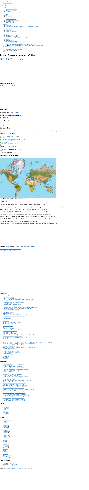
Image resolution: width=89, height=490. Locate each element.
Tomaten (5, 414)
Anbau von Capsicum (7, 295)
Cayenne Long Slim (5, 140)
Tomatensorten (6, 356)
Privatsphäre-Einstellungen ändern (10, 464)
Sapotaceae (5, 454)
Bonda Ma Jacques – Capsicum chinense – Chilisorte (14, 386)
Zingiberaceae (6, 457)
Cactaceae (5, 430)
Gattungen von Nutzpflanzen (9, 328)
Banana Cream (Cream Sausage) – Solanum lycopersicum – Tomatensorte (19, 389)
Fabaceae (5, 440)
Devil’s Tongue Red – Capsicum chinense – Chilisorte (15, 385)
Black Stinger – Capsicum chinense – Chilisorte (13, 388)
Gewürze (5, 411)
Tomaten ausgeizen (7, 353)
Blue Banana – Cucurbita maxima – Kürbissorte (13, 384)
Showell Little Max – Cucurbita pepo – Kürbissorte (14, 381)
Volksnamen (5, 358)
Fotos (4, 327)
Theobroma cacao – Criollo (9, 379)
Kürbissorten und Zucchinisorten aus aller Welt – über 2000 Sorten (17, 341)
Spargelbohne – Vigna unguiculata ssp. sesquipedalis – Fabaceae (17, 380)
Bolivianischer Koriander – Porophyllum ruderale (13, 364)
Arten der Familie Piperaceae (9, 297)
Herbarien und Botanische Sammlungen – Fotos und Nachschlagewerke (18, 334)
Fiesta (33, 246)
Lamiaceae (5, 446)
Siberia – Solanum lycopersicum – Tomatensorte (13, 398)
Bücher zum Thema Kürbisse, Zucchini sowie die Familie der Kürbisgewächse (20, 307)
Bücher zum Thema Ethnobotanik (10, 305)
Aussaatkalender (6, 300)
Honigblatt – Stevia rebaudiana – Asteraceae (12, 374)
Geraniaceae (5, 442)
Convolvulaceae (6, 437)
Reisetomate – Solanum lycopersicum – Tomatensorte (14, 399)
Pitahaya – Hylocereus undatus (9, 390)
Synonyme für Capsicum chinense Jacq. (11, 352)
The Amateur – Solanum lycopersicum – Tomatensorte (15, 391)
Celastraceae (5, 434)
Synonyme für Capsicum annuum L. (11, 349)
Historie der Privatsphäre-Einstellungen (11, 465)
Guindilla (2, 138)
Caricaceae (5, 432)
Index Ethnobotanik (7, 339)
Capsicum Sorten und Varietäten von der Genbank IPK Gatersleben (17, 311)
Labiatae (5, 445)
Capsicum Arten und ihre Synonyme (11, 309)
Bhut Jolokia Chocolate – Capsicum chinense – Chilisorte (15, 376)
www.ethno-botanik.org (22, 468)
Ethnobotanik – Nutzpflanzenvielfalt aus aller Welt (14, 316)
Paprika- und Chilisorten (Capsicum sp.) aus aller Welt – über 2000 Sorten (19, 343)
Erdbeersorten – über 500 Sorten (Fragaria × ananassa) (15, 314)
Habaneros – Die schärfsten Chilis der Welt (12, 329)
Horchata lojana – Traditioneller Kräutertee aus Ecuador (15, 337)
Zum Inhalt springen (7, 1)
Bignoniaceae (6, 427)
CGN (25, 246)
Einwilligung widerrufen (8, 463)
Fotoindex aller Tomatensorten (9, 324)
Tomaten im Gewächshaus (8, 354)
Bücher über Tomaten (7, 303)
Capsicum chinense (11, 146)
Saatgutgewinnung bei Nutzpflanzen (11, 346)
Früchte (4, 409)
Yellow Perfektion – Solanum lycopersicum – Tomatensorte (16, 395)
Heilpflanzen (5, 412)
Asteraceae (5, 425)
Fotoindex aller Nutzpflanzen (9, 323)
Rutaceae (5, 452)
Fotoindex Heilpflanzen (8, 326)
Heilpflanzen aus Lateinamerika (10, 331)
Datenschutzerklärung (7, 313)
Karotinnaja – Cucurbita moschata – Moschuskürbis (14, 383)
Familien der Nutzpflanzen (8, 319)
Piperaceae (5, 449)
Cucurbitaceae (6, 407)
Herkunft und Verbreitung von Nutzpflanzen (12, 336)
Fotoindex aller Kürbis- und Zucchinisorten (12, 322)
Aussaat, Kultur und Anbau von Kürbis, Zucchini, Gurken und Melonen (18, 299)
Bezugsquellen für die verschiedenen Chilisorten (13, 302)
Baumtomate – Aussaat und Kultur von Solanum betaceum (16, 369)
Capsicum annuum (10, 138)
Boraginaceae (6, 428)
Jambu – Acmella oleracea (8, 365)
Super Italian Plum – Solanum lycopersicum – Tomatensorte (16, 396)
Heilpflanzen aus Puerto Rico (9, 333)
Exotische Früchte (7, 318)
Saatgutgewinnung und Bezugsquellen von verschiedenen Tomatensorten (19, 347)
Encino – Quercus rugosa (8, 371)
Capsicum (7, 246)
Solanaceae (5, 455)
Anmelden (30, 468)
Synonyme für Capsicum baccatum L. (11, 351)
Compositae (5, 436)
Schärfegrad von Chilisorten (9, 348)
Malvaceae (5, 447)
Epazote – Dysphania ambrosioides (10, 375)
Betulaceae (5, 426)
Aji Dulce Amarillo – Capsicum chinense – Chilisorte (14, 367)
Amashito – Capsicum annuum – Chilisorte (12, 366)
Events (4, 317)
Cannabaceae (6, 431)
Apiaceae (5, 422)
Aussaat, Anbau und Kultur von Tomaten (12, 298)
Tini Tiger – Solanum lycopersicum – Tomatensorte (14, 393)
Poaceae (4, 450)
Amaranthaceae (6, 420)
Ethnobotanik (3, 5)
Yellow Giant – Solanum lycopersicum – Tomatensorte (15, 394)
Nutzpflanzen (6, 413)
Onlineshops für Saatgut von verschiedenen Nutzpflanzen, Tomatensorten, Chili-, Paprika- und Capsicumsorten (27, 342)
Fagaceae (5, 441)
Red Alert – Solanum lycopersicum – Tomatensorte (14, 400)
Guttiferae (5, 444)
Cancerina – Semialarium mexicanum (11, 370)
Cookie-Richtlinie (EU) (8, 312)
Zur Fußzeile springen (7, 3)
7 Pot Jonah (3, 152)
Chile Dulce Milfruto (5, 149)
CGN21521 (29, 246)
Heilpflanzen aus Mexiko (8, 332)
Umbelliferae (5, 456)
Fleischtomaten (6, 321)
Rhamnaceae (5, 451)
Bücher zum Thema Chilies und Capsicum (12, 304)
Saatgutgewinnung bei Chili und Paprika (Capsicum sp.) (15, 344)
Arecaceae (5, 423)
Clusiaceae (5, 435)
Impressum (5, 338)
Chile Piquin (3, 143)
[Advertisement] (41, 71)
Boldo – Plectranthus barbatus (9, 373)
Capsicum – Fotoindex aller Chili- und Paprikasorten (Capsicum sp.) (18, 308)
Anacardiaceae (6, 421)
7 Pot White (3, 146)
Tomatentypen (6, 357)
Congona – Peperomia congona (10, 378)
